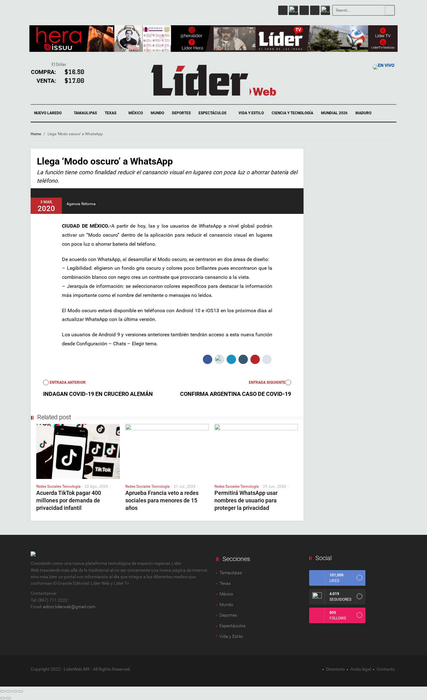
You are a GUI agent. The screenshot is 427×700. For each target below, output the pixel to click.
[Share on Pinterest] (255, 359)
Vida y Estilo (251, 113)
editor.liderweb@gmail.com (69, 606)
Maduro (363, 113)
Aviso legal (360, 669)
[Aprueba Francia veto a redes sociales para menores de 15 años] (167, 451)
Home (36, 134)
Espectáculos (212, 113)
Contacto (386, 669)
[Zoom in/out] (20, 691)
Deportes (181, 113)
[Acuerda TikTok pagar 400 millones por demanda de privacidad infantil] (78, 451)
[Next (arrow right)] (8, 698)
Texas (111, 113)
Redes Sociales (49, 486)
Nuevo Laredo (48, 113)
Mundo (157, 113)
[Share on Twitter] (219, 359)
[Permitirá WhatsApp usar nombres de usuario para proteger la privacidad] (256, 451)
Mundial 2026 (334, 113)
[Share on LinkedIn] (231, 359)
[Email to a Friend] (267, 359)
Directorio (335, 669)
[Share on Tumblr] (243, 359)
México (135, 113)
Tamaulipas (85, 113)
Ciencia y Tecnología (292, 113)
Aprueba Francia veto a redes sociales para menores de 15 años (161, 500)
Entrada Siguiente (267, 382)
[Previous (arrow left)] (2, 698)
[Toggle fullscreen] (14, 691)
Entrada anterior (67, 382)
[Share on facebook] (207, 359)
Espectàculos (232, 625)
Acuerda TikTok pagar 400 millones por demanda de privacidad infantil (68, 500)
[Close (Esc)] (2, 691)
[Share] (8, 691)
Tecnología (71, 486)
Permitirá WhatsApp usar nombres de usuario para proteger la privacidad (246, 500)
